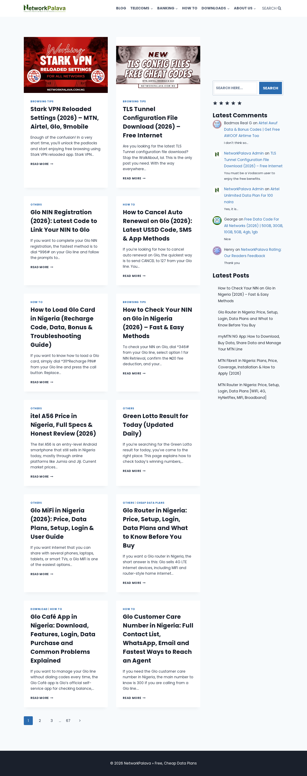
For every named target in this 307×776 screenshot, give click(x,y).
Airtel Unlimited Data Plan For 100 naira (251, 195)
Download (39, 609)
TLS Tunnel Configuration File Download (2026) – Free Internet (253, 160)
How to (129, 204)
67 (68, 720)
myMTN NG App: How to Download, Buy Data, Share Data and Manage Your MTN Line (249, 343)
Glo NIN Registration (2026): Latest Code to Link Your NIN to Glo (63, 221)
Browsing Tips (42, 101)
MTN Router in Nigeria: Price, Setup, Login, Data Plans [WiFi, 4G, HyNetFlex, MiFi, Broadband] (248, 391)
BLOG (121, 8)
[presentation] (66, 65)
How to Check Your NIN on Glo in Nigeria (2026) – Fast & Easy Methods (246, 294)
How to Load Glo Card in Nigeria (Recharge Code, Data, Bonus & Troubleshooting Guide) (62, 327)
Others (36, 204)
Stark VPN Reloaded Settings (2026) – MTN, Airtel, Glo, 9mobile (64, 118)
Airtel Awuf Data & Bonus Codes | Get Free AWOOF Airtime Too (252, 129)
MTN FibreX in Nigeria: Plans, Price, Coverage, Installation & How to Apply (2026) (248, 367)
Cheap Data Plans (151, 503)
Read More (41, 164)
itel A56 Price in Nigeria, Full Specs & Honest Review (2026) (63, 425)
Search (270, 88)
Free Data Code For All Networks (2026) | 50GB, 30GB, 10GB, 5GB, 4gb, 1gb (253, 226)
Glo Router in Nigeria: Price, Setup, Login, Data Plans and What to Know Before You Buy (155, 528)
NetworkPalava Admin (244, 153)
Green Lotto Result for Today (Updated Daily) (155, 425)
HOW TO (189, 8)
